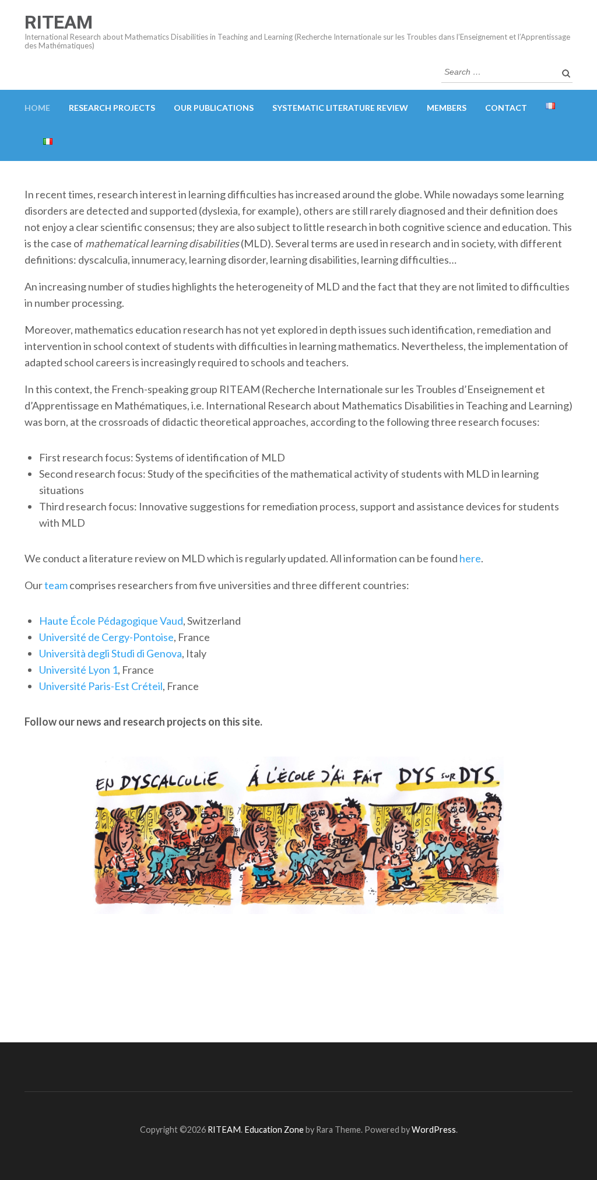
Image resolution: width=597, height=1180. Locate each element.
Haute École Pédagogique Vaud (111, 620)
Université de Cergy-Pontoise (106, 637)
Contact (506, 108)
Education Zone (274, 1130)
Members (446, 108)
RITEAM (58, 22)
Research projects (112, 108)
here (470, 558)
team (56, 585)
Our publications (214, 108)
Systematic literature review (340, 108)
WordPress (434, 1130)
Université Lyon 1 (78, 669)
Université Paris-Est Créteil (101, 686)
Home (37, 108)
